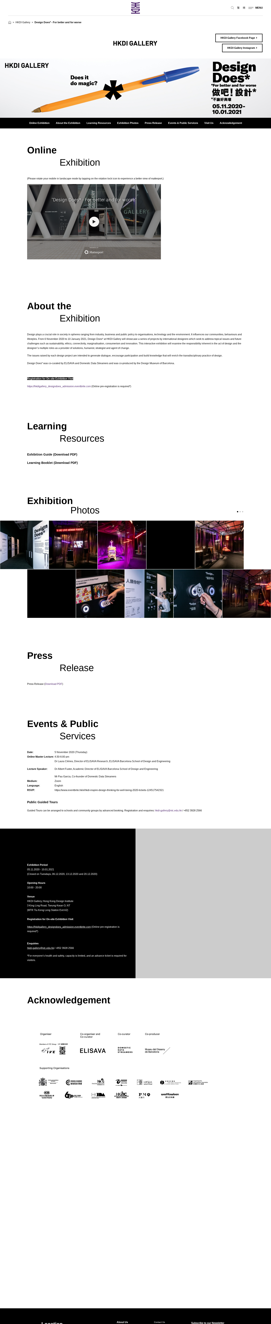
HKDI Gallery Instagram (241, 48)
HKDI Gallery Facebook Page (238, 38)
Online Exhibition (39, 123)
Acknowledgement (231, 123)
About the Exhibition (68, 123)
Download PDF (65, 454)
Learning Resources (99, 123)
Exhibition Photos (127, 123)
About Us (122, 1322)
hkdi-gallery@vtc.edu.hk (168, 810)
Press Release (153, 123)
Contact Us (159, 1322)
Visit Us (208, 123)
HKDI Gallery (23, 22)
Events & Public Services (183, 123)
